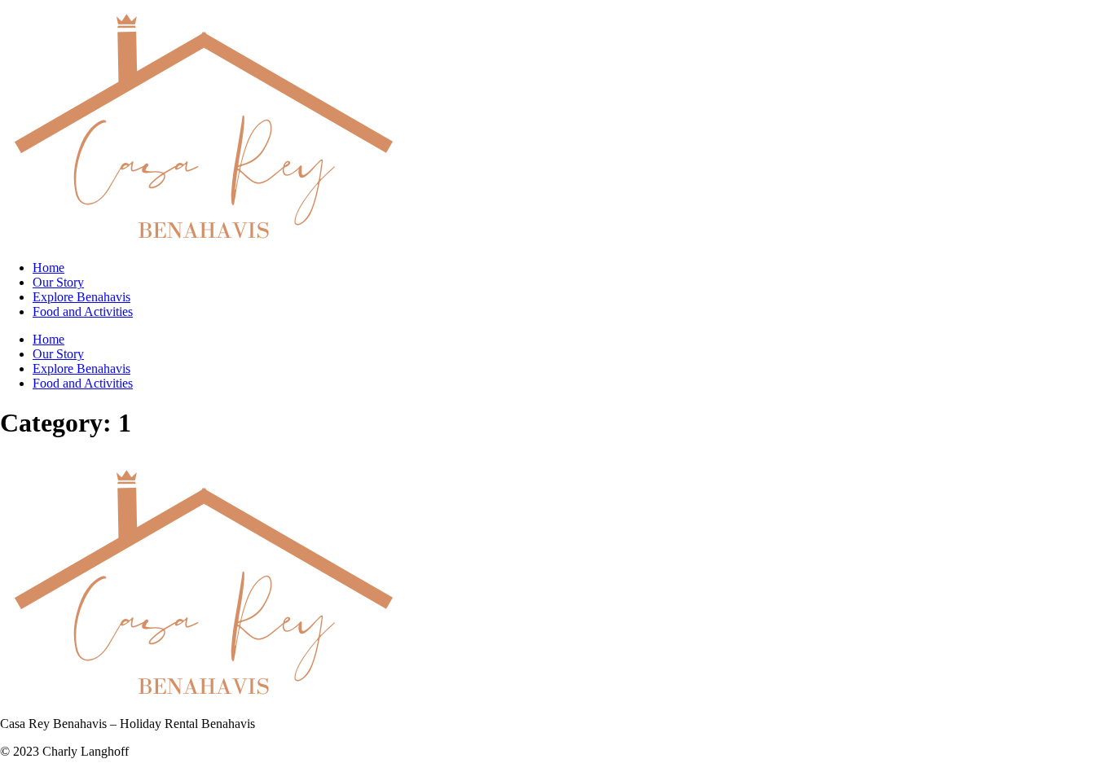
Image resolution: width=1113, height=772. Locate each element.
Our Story (58, 282)
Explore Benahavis (81, 297)
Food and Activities (83, 311)
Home (48, 267)
